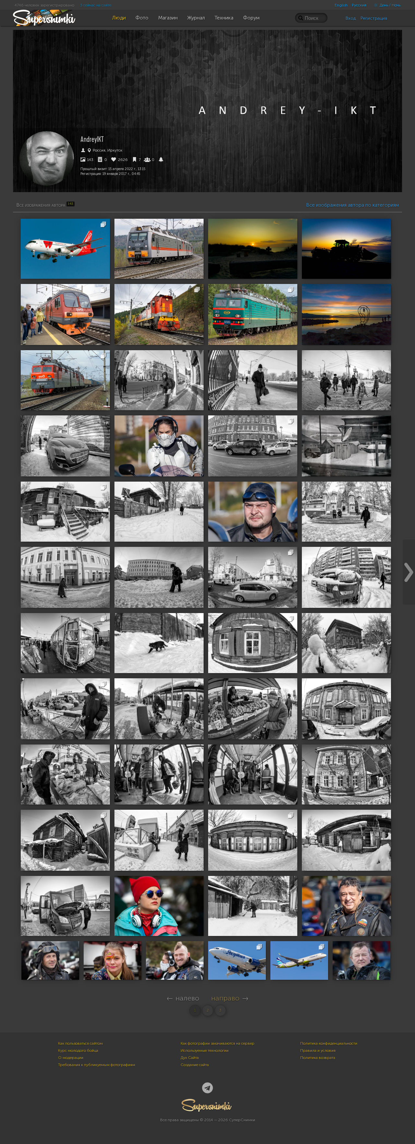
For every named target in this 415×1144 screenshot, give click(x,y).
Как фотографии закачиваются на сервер (218, 1043)
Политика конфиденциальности (328, 1043)
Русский (359, 5)
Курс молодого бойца (78, 1050)
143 (89, 159)
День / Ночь (389, 5)
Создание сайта (195, 1065)
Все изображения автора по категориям (352, 205)
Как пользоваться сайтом (80, 1043)
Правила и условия (318, 1050)
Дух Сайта (190, 1057)
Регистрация (374, 18)
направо (225, 998)
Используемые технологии (205, 1050)
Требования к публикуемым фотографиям (96, 1065)
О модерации (70, 1057)
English (341, 5)
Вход (351, 18)
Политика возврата (317, 1057)
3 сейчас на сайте (95, 5)
